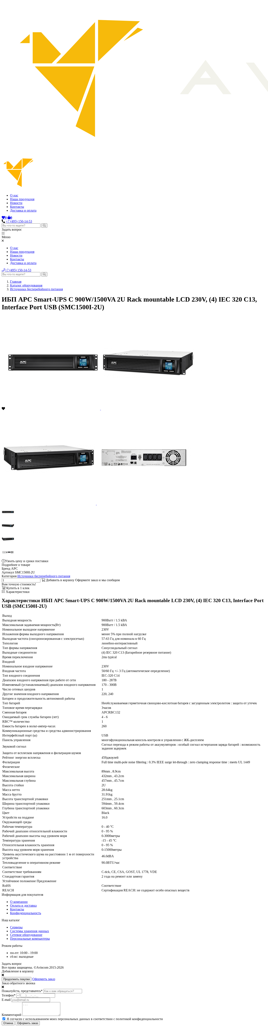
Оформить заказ (43, 979)
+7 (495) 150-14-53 (19, 221)
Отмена (8, 1023)
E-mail (6, 999)
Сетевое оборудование (26, 935)
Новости (16, 203)
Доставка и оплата (23, 210)
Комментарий (11, 1015)
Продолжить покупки (16, 979)
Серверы (16, 927)
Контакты (17, 206)
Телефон (8, 995)
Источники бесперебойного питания (36, 289)
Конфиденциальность (25, 913)
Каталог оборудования (26, 285)
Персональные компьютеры (30, 938)
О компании (19, 902)
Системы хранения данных (29, 931)
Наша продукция (22, 199)
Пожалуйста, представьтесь (22, 991)
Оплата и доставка (23, 905)
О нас (14, 195)
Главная (15, 281)
